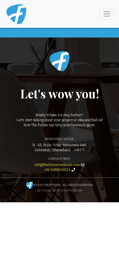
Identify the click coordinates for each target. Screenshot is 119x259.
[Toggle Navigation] (107, 13)
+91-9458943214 (57, 169)
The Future (59, 61)
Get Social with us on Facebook (59, 190)
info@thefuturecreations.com (57, 164)
